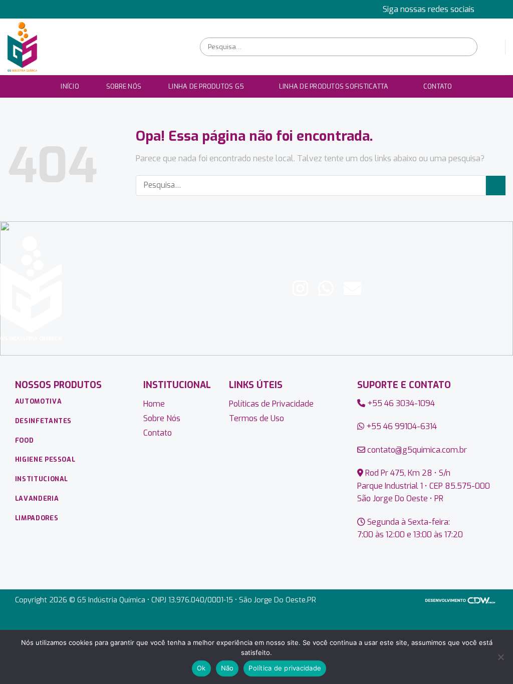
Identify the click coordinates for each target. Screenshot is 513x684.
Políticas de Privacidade (271, 404)
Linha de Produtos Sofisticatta (334, 86)
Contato (437, 86)
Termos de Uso (256, 418)
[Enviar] (468, 47)
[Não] (500, 660)
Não (227, 668)
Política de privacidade (284, 668)
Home (154, 404)
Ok (201, 668)
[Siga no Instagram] (500, 9)
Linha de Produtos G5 (206, 86)
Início (70, 86)
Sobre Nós (123, 86)
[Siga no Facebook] (491, 9)
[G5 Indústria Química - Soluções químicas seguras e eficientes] (96, 47)
